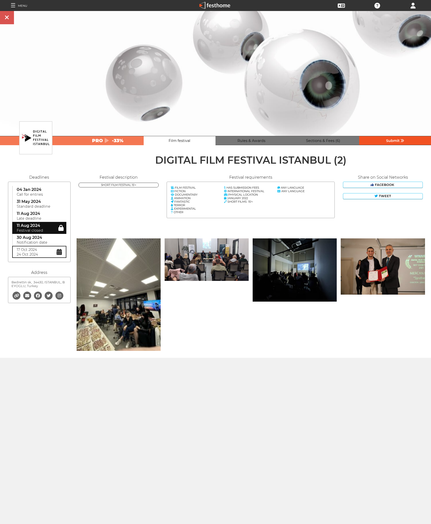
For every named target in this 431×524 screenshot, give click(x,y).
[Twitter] (49, 295)
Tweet (384, 196)
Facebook (384, 185)
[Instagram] (59, 295)
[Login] (413, 5)
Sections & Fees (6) (323, 140)
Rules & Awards (251, 140)
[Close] (7, 17)
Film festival (179, 140)
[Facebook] (38, 295)
